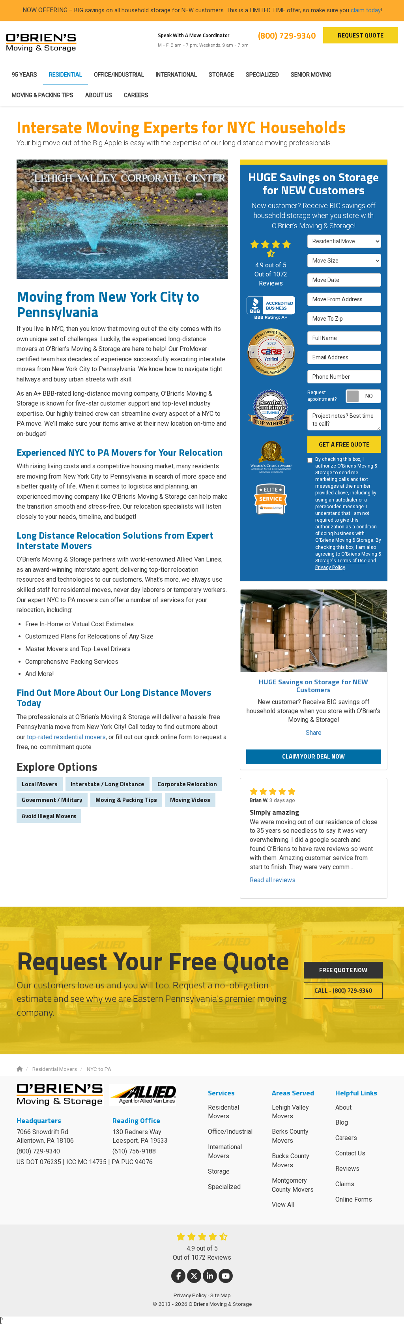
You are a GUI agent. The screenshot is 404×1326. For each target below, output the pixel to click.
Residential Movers (223, 1112)
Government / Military (52, 799)
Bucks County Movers (290, 1160)
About (343, 1107)
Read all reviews (273, 880)
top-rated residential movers (66, 737)
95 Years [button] (24, 74)
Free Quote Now (343, 970)
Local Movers (40, 784)
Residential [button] (65, 74)
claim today (366, 10)
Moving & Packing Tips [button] (42, 95)
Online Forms (353, 1199)
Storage (219, 1171)
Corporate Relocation (187, 784)
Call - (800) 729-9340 (343, 990)
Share (314, 732)
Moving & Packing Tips (126, 799)
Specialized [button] (262, 74)
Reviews (347, 1168)
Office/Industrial (230, 1131)
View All (283, 1204)
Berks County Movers (290, 1136)
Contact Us (350, 1153)
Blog (341, 1122)
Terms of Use (352, 560)
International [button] (176, 74)
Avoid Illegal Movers (49, 816)
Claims (344, 1184)
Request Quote (360, 35)
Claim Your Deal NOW (313, 756)
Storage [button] (221, 74)
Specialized (224, 1187)
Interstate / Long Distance (107, 784)
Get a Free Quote (344, 444)
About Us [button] (98, 95)
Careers (346, 1138)
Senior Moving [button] (311, 74)
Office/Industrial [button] (119, 74)
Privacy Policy (330, 567)
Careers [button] (136, 95)
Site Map (220, 1295)
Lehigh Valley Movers (290, 1112)
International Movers (225, 1151)
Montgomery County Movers (293, 1185)
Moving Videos (190, 799)
